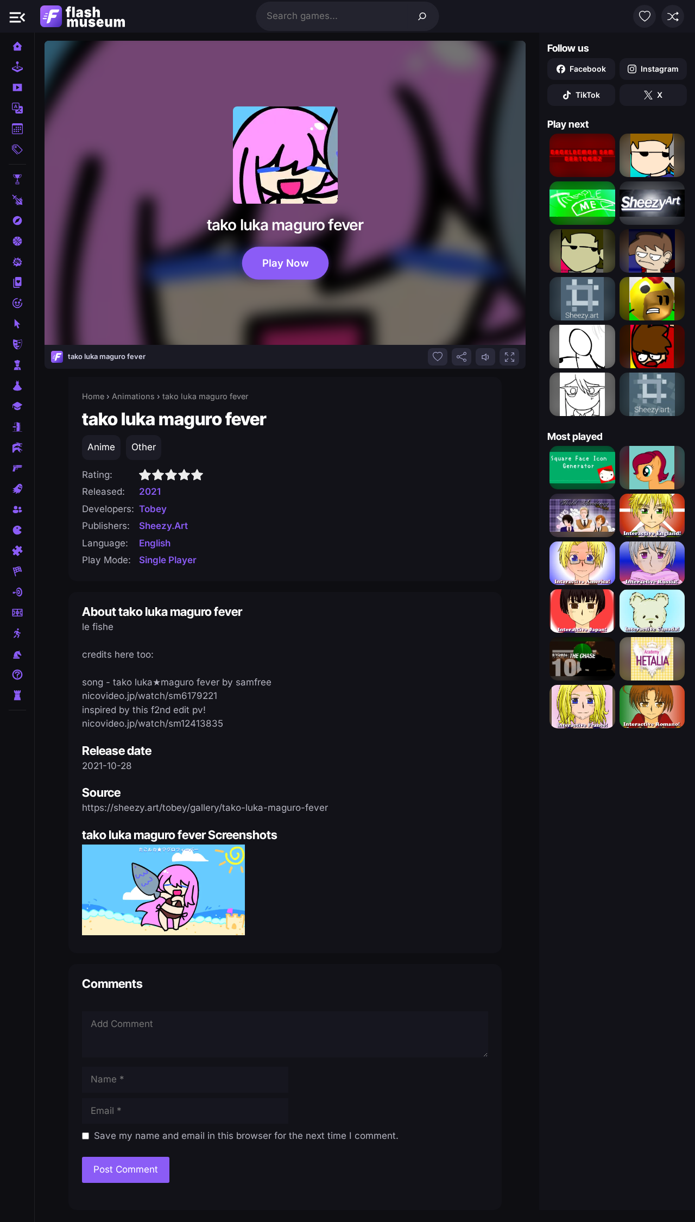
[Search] (422, 16)
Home (93, 396)
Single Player (168, 560)
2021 (150, 491)
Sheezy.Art (163, 525)
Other (143, 447)
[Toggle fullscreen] (509, 357)
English (154, 543)
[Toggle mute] (485, 357)
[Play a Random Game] (672, 16)
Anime (101, 447)
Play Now (285, 263)
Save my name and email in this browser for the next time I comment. (246, 1135)
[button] (17, 16)
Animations (133, 396)
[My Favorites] (644, 16)
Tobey (153, 508)
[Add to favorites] (437, 357)
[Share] (461, 357)
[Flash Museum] (82, 16)
